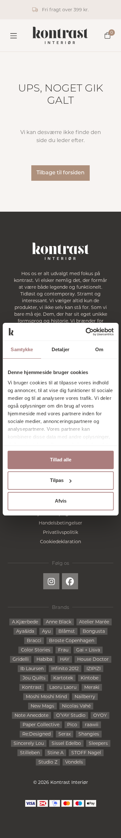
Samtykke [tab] (22, 349)
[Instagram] (51, 581)
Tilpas (57, 480)
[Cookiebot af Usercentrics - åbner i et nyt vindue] (86, 332)
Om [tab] (99, 349)
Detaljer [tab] (60, 349)
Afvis (60, 501)
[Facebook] (70, 581)
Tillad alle (60, 459)
